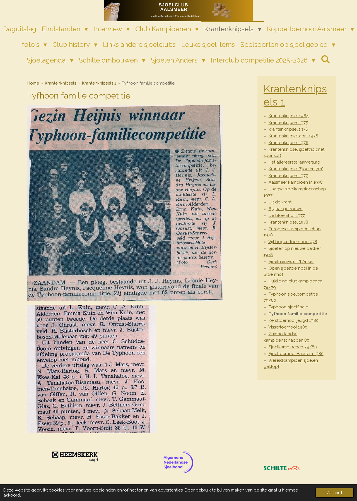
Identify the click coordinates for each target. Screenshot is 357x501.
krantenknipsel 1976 (288, 129)
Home (33, 83)
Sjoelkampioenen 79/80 (293, 346)
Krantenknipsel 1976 (288, 142)
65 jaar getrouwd (286, 208)
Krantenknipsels (60, 83)
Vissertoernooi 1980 (287, 327)
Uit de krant (280, 202)
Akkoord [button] (334, 492)
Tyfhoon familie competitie (148, 83)
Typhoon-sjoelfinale (288, 307)
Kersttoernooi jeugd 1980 (294, 320)
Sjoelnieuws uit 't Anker (291, 261)
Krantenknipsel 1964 (289, 115)
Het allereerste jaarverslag (294, 162)
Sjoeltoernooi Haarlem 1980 (296, 353)
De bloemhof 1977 (287, 215)
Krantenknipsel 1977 (288, 175)
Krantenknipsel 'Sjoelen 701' (296, 168)
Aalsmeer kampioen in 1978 (296, 182)
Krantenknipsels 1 (99, 83)
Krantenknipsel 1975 (288, 122)
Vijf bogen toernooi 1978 (292, 241)
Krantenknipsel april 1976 (293, 135)
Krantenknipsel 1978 (288, 222)
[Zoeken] (325, 59)
